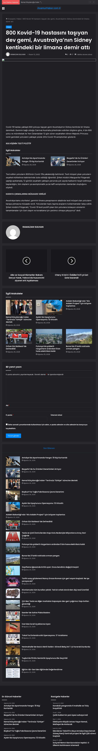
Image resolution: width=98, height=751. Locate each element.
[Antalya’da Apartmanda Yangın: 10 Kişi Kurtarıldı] (13, 161)
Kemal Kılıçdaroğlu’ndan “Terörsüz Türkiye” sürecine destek (44, 2)
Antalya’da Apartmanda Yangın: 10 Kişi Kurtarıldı (44, 457)
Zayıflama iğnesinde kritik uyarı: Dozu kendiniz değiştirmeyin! (50, 567)
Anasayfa (11, 19)
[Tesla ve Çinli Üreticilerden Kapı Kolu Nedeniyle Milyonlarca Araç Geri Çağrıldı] (13, 536)
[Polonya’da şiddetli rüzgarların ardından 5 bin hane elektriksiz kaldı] (49, 336)
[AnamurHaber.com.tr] (49, 8)
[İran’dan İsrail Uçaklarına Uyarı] (13, 627)
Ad (7, 405)
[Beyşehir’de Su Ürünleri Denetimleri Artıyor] (58, 161)
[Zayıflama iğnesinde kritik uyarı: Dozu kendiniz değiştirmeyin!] (13, 570)
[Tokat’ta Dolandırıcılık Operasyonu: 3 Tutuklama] (13, 639)
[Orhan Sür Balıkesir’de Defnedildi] (19, 336)
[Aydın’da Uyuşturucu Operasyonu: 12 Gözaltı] (49, 307)
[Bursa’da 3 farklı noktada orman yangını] (79, 336)
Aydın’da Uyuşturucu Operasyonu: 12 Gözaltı (47, 318)
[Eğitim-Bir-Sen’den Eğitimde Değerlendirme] (13, 673)
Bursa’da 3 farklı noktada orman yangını (78, 347)
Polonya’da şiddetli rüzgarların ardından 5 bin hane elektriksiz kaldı (48, 348)
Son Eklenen (49, 448)
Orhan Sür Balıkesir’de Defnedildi (16, 347)
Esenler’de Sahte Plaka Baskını (36, 612)
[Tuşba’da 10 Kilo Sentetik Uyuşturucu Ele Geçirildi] (13, 661)
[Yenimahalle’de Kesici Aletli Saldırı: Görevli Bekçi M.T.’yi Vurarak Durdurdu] (13, 650)
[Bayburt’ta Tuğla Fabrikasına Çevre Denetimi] (13, 495)
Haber (19, 19)
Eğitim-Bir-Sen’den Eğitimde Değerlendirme (42, 669)
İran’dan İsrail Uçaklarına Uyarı (36, 624)
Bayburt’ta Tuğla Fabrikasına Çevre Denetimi (43, 492)
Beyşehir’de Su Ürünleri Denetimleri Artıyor (41, 469)
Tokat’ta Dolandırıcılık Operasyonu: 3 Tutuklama (45, 635)
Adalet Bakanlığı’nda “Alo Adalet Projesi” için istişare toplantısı (78, 303)
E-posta (10, 415)
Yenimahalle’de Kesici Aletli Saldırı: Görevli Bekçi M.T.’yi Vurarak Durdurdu (56, 646)
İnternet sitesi (56, 415)
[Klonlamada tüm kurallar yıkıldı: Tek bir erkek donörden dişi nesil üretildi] (13, 593)
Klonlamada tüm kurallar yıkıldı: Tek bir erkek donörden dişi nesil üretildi (55, 590)
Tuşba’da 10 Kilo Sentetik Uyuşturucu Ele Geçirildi (45, 658)
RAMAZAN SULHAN (17, 54)
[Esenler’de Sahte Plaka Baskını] (13, 616)
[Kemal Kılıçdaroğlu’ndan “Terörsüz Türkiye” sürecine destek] (19, 307)
